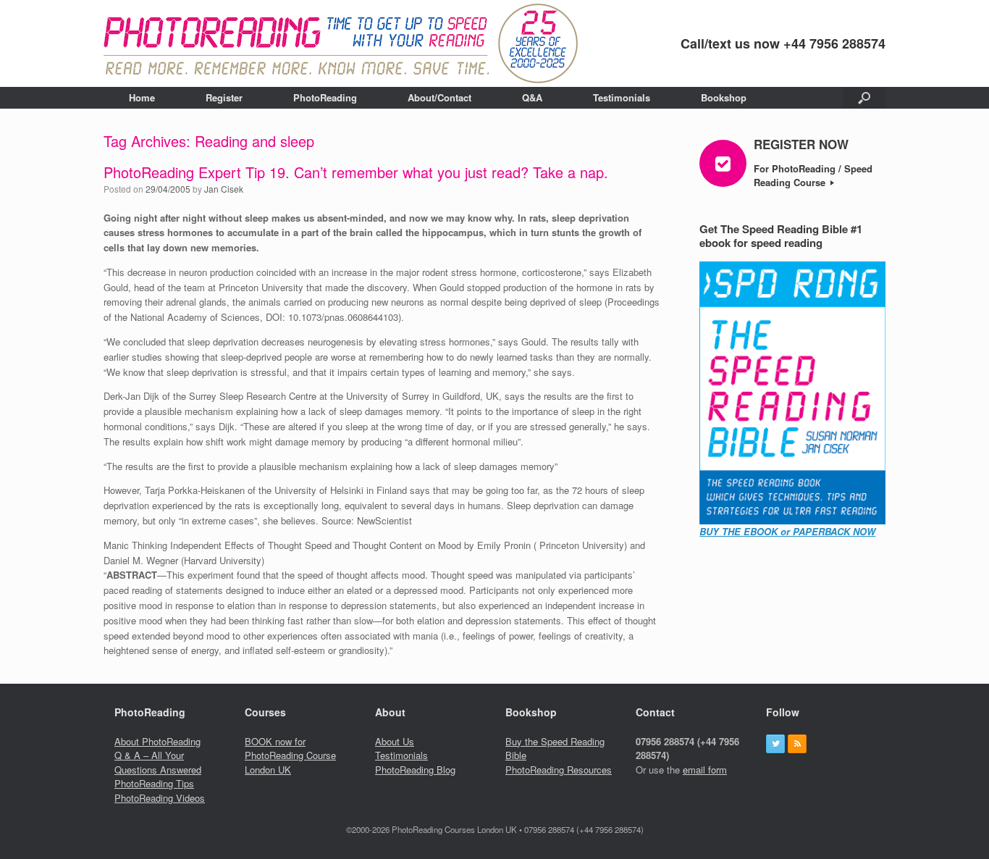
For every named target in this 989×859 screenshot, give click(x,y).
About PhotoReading (157, 741)
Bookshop (723, 97)
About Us (394, 741)
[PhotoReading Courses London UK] (341, 43)
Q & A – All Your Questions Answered (157, 762)
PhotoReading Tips (154, 783)
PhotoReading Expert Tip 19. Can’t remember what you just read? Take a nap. (356, 172)
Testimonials (621, 97)
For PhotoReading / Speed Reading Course (813, 176)
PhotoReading (325, 97)
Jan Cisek (223, 189)
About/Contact (439, 97)
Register (224, 97)
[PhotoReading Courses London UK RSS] (797, 743)
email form (705, 769)
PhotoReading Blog (415, 769)
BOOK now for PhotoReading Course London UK (290, 755)
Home (142, 97)
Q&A (532, 97)
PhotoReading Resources (558, 769)
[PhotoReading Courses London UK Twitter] (775, 743)
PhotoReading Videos (159, 798)
